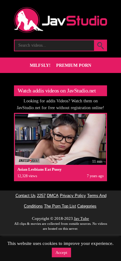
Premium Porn (73, 65)
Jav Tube (81, 218)
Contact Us (26, 196)
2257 (41, 196)
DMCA (53, 196)
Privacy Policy (73, 196)
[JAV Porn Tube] (60, 31)
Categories (86, 206)
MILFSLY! (40, 65)
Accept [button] (61, 252)
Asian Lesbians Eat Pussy (39, 169)
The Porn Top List (60, 206)
